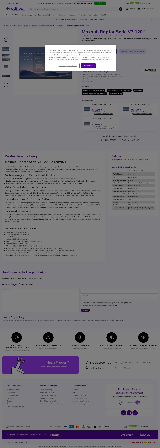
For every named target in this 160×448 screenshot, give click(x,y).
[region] (80, 58)
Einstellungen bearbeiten (68, 66)
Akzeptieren (88, 66)
